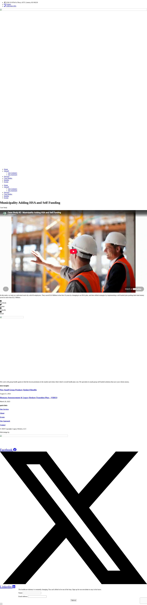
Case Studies (8, 178)
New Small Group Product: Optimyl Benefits (18, 390)
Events (6, 182)
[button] (73, 302)
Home (6, 169)
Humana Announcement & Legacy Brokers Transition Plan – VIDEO (28, 398)
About (6, 171)
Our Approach (12, 174)
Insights (6, 180)
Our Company (12, 173)
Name (20, 593)
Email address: (23, 596)
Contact (2, 425)
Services (6, 176)
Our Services (4, 409)
